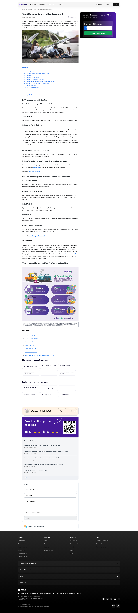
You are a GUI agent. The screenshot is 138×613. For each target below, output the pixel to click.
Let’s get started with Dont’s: (29, 71)
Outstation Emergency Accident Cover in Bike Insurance (39, 355)
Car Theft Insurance (64, 394)
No (74, 411)
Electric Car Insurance (34, 171)
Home (23, 9)
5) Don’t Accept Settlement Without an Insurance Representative (40, 81)
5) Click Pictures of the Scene (32, 93)
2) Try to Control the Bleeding (32, 87)
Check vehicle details (98, 33)
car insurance (36, 167)
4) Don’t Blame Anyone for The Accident (34, 79)
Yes (64, 411)
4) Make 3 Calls (29, 91)
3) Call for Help (28, 89)
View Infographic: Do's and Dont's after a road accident (35, 95)
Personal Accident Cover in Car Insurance (31, 388)
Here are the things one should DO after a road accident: (36, 83)
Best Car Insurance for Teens (30, 366)
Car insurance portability (47, 388)
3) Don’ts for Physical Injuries (32, 77)
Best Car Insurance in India (66, 388)
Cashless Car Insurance (29, 394)
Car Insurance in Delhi (30, 348)
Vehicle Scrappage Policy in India (36, 236)
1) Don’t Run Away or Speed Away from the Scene (37, 73)
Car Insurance (29, 9)
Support (60, 4)
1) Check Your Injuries (30, 85)
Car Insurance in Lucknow (31, 335)
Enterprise (41, 4)
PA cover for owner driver (71, 254)
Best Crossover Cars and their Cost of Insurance (49, 366)
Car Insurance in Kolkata (31, 338)
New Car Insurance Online (31, 345)
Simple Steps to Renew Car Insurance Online (30, 373)
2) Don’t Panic (28, 75)
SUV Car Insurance (46, 394)
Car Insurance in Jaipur (31, 352)
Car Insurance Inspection (47, 373)
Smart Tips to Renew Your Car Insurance (67, 373)
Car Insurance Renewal (31, 342)
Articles (34, 9)
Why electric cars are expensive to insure (65, 366)
